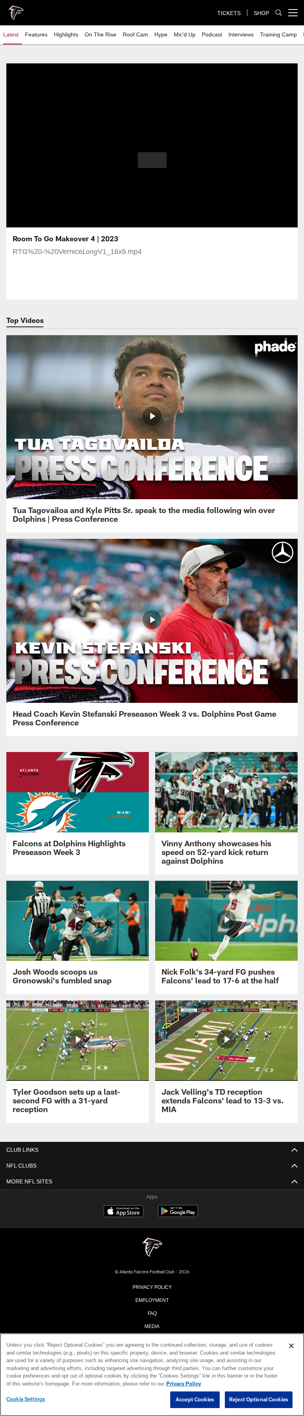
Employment (152, 1299)
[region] (152, 1375)
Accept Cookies (195, 1400)
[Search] (279, 13)
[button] (152, 160)
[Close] (291, 1346)
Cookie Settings (25, 1399)
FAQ (152, 1312)
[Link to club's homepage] (15, 9)
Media (152, 1325)
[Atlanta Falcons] (152, 1247)
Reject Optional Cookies (258, 1400)
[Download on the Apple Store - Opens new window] (123, 1212)
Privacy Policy (152, 1286)
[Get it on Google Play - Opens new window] (178, 1215)
